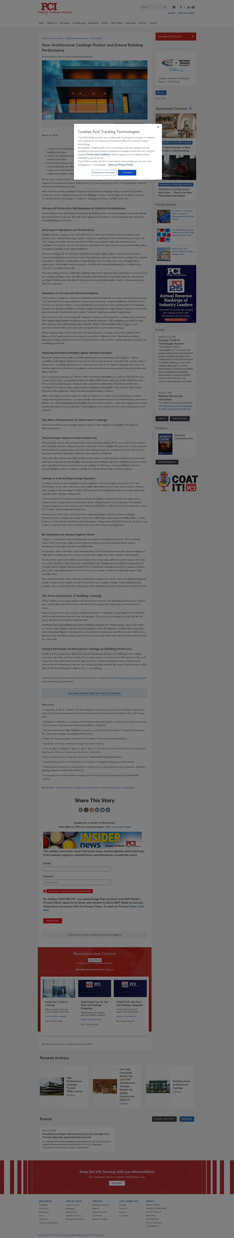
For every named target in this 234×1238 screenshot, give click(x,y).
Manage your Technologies (104, 172)
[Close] (158, 127)
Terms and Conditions (99, 154)
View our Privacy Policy (120, 164)
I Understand (127, 172)
